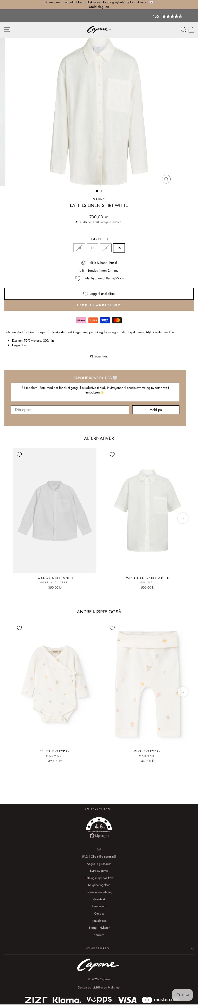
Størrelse (99, 239)
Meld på (156, 409)
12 (92, 247)
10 (79, 247)
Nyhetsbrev (98, 948)
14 (106, 247)
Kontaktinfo (98, 809)
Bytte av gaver (99, 870)
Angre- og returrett (99, 863)
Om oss (99, 913)
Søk (99, 849)
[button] (99, 16)
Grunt (99, 199)
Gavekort (99, 899)
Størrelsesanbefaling (99, 892)
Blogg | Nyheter (99, 927)
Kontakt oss (99, 920)
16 (119, 247)
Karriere (99, 935)
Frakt (96, 222)
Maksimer (114, 987)
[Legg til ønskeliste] (19, 454)
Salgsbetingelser (99, 885)
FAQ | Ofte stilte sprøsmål (99, 856)
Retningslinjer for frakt (99, 878)
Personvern (99, 906)
